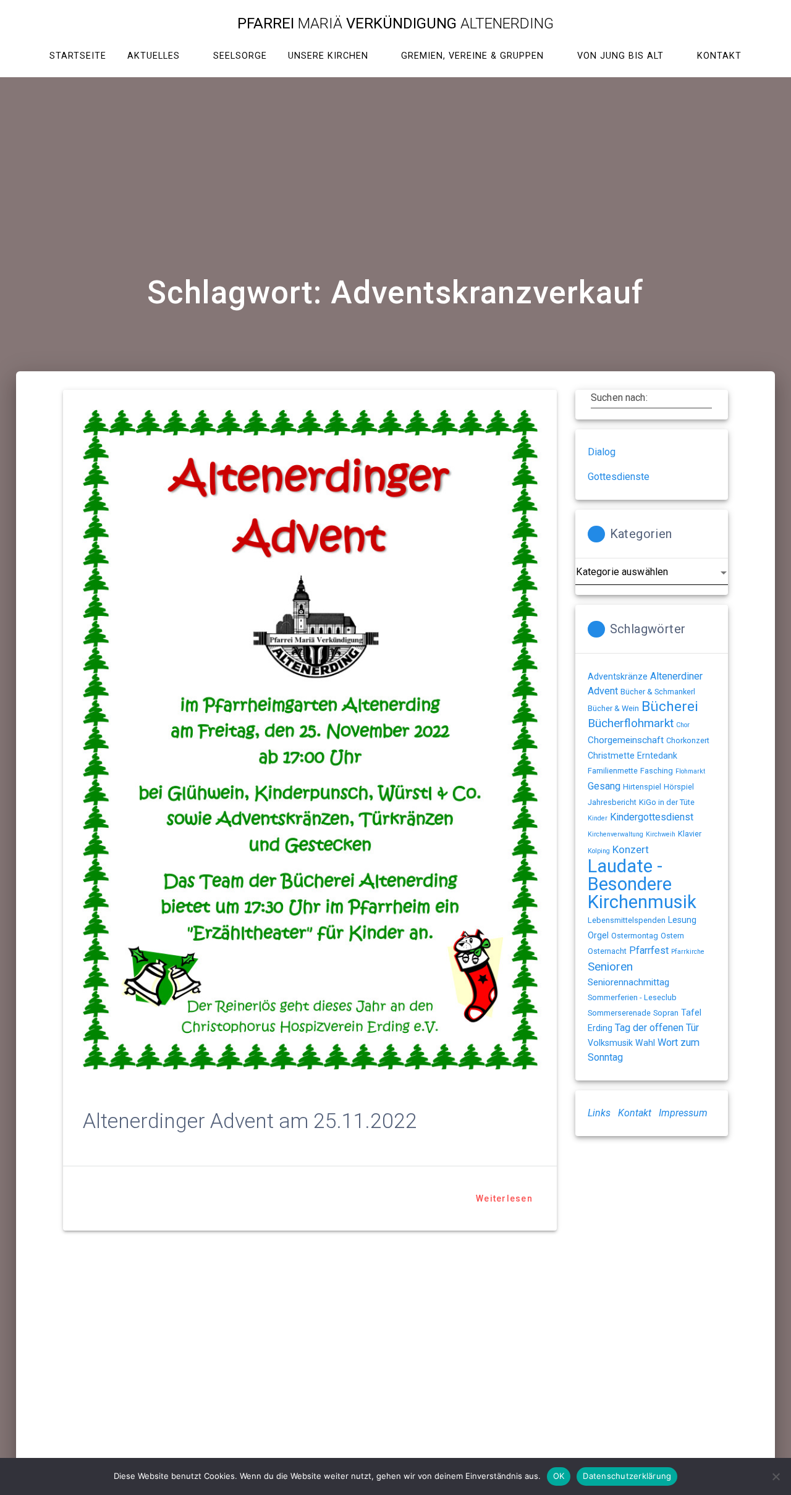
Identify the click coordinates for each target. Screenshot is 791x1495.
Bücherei (669, 706)
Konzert (630, 849)
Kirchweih (660, 834)
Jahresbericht (612, 802)
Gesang (604, 786)
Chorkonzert (687, 740)
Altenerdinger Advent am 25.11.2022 (250, 1121)
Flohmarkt (690, 771)
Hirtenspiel (642, 786)
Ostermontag (634, 935)
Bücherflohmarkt (631, 723)
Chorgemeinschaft (626, 740)
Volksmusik (610, 1043)
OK (559, 1476)
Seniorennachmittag (628, 982)
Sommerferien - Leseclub (632, 997)
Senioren (610, 966)
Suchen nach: (619, 397)
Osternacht (607, 951)
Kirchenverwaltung (615, 834)
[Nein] (775, 1476)
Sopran (666, 1012)
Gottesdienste (618, 476)
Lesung (682, 920)
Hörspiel (679, 786)
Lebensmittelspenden (627, 920)
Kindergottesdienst (651, 817)
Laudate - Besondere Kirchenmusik (642, 884)
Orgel (598, 935)
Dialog (601, 452)
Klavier (689, 833)
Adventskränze (618, 676)
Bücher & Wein (613, 708)
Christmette (611, 755)
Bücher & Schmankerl (657, 691)
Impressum (683, 1113)
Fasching (656, 770)
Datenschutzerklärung (627, 1476)
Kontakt (634, 1113)
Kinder (597, 818)
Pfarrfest (649, 950)
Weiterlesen (504, 1198)
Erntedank (657, 755)
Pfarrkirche (687, 952)
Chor (683, 725)
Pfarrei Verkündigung (395, 23)
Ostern (672, 935)
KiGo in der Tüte (667, 802)
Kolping (599, 851)
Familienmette (613, 770)
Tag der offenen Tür (657, 1028)
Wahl (645, 1043)
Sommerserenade (619, 1012)
